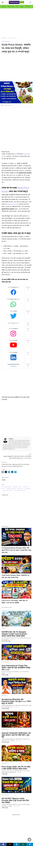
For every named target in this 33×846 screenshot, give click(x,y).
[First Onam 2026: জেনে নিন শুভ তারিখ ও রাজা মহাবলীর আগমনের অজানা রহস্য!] (16, 753)
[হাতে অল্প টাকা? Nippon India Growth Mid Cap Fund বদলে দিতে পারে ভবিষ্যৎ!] (16, 785)
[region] (16, 22)
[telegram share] (15, 472)
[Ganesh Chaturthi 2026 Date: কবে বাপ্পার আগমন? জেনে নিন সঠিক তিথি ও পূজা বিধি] (16, 719)
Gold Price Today (10, 488)
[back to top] (29, 840)
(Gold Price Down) (12, 204)
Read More (12, 639)
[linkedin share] (9, 472)
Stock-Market (5, 661)
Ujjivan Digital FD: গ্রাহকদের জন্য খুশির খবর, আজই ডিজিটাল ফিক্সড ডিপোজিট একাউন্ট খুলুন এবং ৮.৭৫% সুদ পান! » (17, 457)
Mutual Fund (5, 794)
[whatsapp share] (12, 472)
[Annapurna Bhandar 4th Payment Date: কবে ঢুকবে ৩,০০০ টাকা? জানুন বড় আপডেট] (16, 686)
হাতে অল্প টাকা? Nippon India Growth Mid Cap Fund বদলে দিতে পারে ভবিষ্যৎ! (15, 800)
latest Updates (6, 41)
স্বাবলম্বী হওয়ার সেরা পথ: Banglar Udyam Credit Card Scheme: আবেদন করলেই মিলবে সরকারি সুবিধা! (14, 634)
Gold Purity (20, 488)
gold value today (7, 490)
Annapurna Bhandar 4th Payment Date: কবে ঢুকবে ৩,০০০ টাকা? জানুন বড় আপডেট (16, 701)
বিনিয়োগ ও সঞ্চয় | (11, 6)
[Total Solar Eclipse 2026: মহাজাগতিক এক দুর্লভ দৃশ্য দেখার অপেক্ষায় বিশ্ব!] (16, 564)
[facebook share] (3, 472)
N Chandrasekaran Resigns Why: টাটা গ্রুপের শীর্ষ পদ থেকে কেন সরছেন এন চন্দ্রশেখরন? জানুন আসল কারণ (16, 550)
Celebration (5, 729)
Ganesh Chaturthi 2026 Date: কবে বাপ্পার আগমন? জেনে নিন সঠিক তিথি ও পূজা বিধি (16, 735)
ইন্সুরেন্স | (21, 6)
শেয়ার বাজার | (27, 6)
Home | (4, 6)
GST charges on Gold (19, 490)
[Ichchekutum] (16, 2)
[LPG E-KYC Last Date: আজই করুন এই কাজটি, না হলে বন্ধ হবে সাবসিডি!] (16, 589)
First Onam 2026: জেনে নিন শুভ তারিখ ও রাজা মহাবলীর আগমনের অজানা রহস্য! (16, 768)
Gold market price (6, 486)
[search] (30, 2)
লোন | (17, 6)
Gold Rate (27, 488)
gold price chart (17, 486)
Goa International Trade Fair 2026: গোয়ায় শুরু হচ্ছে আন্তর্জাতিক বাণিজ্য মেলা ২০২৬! (16, 668)
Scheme (4, 628)
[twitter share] (6, 472)
